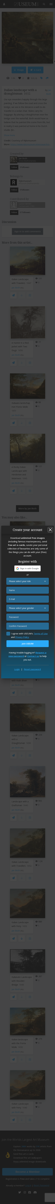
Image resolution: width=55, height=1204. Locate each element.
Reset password (32, 669)
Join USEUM (27, 643)
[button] (27, 568)
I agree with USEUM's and (29, 635)
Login (17, 669)
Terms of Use (41, 633)
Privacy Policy (22, 637)
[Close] (50, 530)
